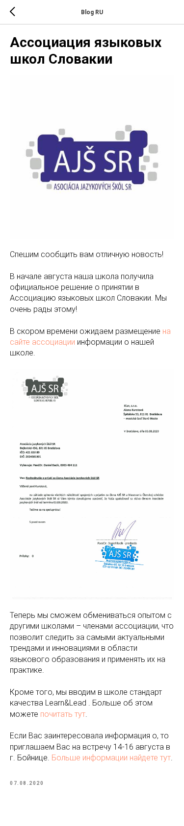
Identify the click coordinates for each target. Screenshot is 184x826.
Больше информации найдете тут (111, 757)
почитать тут (62, 714)
